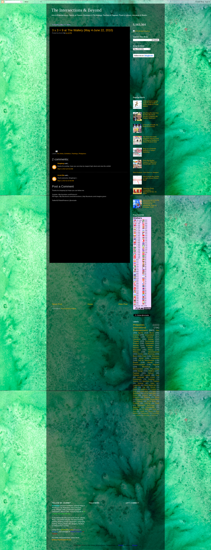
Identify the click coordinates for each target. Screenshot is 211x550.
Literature (136, 339)
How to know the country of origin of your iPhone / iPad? (151, 178)
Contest (153, 389)
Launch (147, 375)
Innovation (138, 415)
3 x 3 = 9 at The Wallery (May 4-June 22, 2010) (82, 30)
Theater (136, 341)
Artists (62, 153)
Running (151, 354)
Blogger (134, 545)
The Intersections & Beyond (76, 10)
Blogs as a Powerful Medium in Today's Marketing (149, 150)
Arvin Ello (61, 175)
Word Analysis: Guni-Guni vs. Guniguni (146, 172)
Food (144, 356)
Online (157, 397)
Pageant (156, 364)
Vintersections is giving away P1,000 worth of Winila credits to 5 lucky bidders (150, 103)
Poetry (135, 389)
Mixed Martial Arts (150, 385)
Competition (149, 335)
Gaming (135, 409)
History (150, 350)
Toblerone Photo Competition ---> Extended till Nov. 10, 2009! (150, 191)
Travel (135, 387)
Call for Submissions (146, 360)
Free (143, 387)
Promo (135, 362)
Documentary (150, 407)
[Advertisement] (89, 283)
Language (140, 377)
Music (151, 333)
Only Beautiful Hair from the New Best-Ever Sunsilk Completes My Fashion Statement (151, 115)
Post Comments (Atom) (68, 308)
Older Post (122, 304)
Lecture (152, 377)
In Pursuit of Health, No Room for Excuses (150, 125)
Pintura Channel (76, 531)
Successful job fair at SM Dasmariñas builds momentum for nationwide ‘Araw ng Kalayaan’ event (151, 203)
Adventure (145, 381)
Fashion (136, 373)
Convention (156, 413)
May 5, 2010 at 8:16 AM (65, 169)
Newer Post (57, 304)
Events (140, 354)
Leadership (137, 385)
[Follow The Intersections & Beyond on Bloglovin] (143, 57)
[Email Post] (56, 151)
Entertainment (140, 330)
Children (151, 371)
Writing (150, 339)
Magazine (136, 407)
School (150, 373)
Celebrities (155, 358)
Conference (144, 391)
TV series (145, 409)
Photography (137, 379)
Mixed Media (146, 415)
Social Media (151, 401)
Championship (141, 399)
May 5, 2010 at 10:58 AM (66, 180)
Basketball (136, 393)
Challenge (147, 403)
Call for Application (149, 393)
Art (58, 153)
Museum (154, 415)
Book (135, 356)
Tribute (142, 411)
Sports (140, 333)
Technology (149, 341)
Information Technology (146, 405)
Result (150, 362)
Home (90, 304)
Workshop (146, 367)
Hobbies (136, 375)
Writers (135, 352)
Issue (154, 391)
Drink (135, 391)
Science (135, 381)
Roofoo (120, 545)
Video (152, 383)
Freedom (156, 381)
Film (157, 330)
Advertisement (153, 352)
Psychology (154, 369)
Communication (139, 364)
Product (136, 343)
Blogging (147, 397)
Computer (139, 401)
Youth (157, 375)
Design (140, 371)
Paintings (75, 153)
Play (154, 395)
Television (155, 356)
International (139, 327)
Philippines (82, 153)
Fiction (135, 395)
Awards (136, 345)
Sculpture (136, 403)
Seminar (140, 383)
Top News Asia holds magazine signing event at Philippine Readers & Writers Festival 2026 (151, 139)
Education (137, 350)
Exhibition (67, 153)
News (134, 411)
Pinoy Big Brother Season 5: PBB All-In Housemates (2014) (150, 162)
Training (150, 411)
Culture (136, 337)
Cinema (136, 335)
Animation (136, 397)
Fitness (136, 348)
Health (150, 348)
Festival (150, 337)
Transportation (154, 399)
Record (152, 387)
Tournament (144, 413)
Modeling (144, 389)
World (141, 358)
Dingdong (61, 163)
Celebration (149, 343)
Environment (138, 369)
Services (145, 395)
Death (157, 403)
